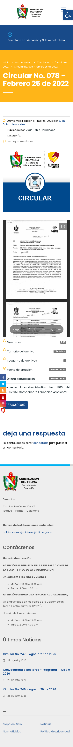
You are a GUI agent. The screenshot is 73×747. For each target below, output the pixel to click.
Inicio (6, 62)
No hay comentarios (20, 141)
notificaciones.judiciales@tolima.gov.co (28, 532)
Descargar (15, 405)
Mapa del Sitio (12, 724)
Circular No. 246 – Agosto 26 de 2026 (29, 689)
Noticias (45, 724)
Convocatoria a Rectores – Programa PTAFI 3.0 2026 (36, 672)
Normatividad (12, 731)
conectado (40, 443)
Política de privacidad (55, 731)
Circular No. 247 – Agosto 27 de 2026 (29, 654)
